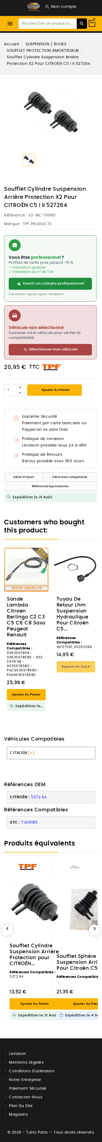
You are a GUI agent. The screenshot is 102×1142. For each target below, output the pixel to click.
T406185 (29, 822)
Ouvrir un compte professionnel (53, 283)
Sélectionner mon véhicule (50, 349)
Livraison (17, 1054)
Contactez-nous (25, 1097)
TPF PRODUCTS (37, 224)
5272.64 (39, 797)
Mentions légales (26, 1062)
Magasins (18, 1115)
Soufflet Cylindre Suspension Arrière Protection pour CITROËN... (34, 954)
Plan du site (21, 1106)
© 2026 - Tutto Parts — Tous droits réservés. (51, 1132)
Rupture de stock (76, 666)
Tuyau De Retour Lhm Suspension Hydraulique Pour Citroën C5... (73, 614)
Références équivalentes (50, 486)
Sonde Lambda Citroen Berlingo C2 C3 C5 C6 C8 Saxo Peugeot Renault (26, 617)
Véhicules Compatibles (69, 477)
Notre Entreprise (25, 1080)
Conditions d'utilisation (31, 1071)
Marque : (12, 224)
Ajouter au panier (55, 389)
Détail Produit (23, 477)
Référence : (15, 215)
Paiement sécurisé (28, 1088)
